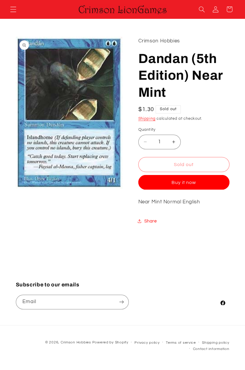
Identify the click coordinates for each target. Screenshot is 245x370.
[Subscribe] (121, 302)
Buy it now (184, 182)
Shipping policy (215, 342)
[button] (13, 9)
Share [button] (150, 221)
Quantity (147, 130)
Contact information (211, 349)
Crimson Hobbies (76, 342)
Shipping (147, 119)
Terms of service (181, 342)
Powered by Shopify (110, 342)
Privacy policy (147, 342)
